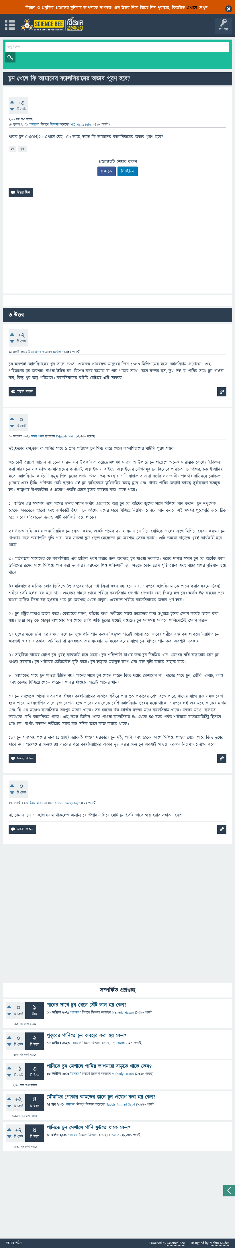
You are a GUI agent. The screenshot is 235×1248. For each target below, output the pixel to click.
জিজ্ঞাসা (55, 124)
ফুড (22, 148)
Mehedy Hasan (123, 1012)
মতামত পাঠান (14, 1243)
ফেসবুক (106, 171)
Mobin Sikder (219, 1243)
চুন (12, 148)
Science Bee (176, 1243)
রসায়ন (34, 124)
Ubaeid (114, 1135)
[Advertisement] (117, 248)
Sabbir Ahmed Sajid (120, 1104)
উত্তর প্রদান (34, 352)
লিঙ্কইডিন (127, 171)
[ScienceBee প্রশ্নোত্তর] (51, 24)
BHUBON (118, 1043)
